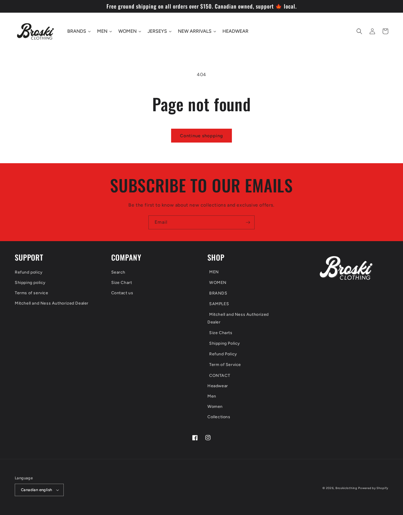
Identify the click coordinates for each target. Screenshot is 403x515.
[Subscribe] (247, 222)
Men (211, 396)
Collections (218, 416)
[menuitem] (247, 272)
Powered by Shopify (373, 488)
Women (215, 406)
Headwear (217, 385)
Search (118, 272)
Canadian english (36, 490)
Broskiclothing (346, 488)
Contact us (122, 292)
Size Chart (121, 282)
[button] (359, 31)
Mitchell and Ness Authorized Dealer (52, 303)
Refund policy (29, 272)
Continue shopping (201, 135)
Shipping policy (30, 282)
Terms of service (31, 292)
